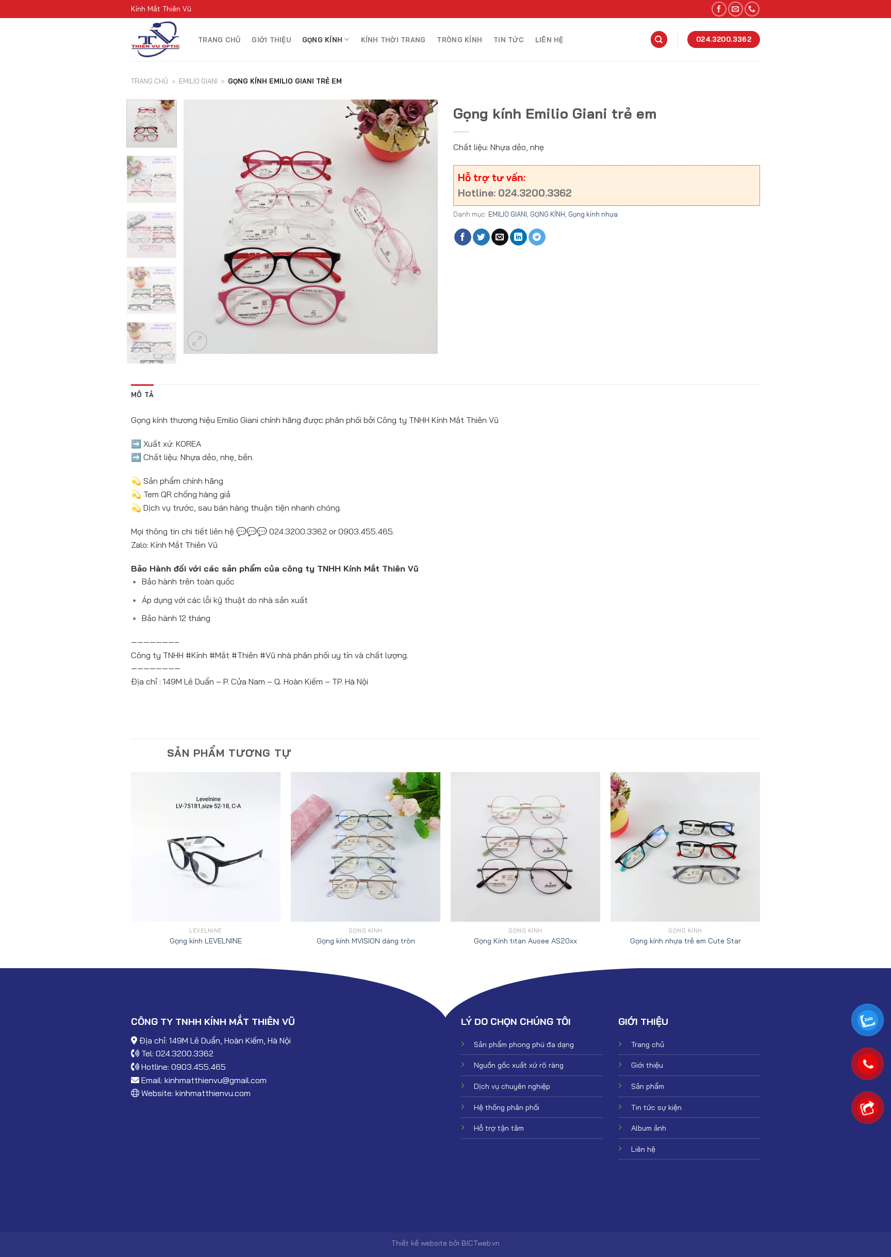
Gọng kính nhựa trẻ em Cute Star (685, 940)
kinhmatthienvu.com (213, 1093)
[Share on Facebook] (462, 237)
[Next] (419, 226)
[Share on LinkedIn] (518, 237)
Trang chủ (219, 40)
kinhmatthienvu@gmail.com (215, 1080)
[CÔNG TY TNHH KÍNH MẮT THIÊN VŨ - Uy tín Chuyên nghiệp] (157, 39)
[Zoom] (197, 341)
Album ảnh (648, 1128)
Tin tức (508, 40)
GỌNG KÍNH (322, 40)
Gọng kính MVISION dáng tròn (366, 940)
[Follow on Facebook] (719, 9)
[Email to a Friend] (499, 237)
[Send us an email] (735, 9)
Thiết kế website (419, 1243)
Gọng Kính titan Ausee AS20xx (525, 940)
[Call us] (752, 9)
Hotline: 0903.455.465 (183, 1067)
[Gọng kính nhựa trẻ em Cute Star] (685, 847)
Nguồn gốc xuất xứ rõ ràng (519, 1065)
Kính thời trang (393, 40)
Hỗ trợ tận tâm (499, 1128)
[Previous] (201, 226)
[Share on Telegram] (537, 237)
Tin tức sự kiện (656, 1107)
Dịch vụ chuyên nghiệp (512, 1086)
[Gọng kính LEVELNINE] (205, 847)
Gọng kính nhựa (593, 214)
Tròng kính (459, 40)
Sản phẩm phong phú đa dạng (524, 1044)
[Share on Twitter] (481, 237)
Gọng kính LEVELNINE (206, 940)
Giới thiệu (271, 40)
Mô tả (142, 394)
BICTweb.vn (480, 1243)
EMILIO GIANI (198, 81)
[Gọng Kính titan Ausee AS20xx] (525, 847)
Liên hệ (549, 40)
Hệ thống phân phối (506, 1107)
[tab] (142, 394)
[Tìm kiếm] (659, 39)
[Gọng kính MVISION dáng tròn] (365, 847)
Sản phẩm (647, 1086)
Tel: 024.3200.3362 (177, 1053)
